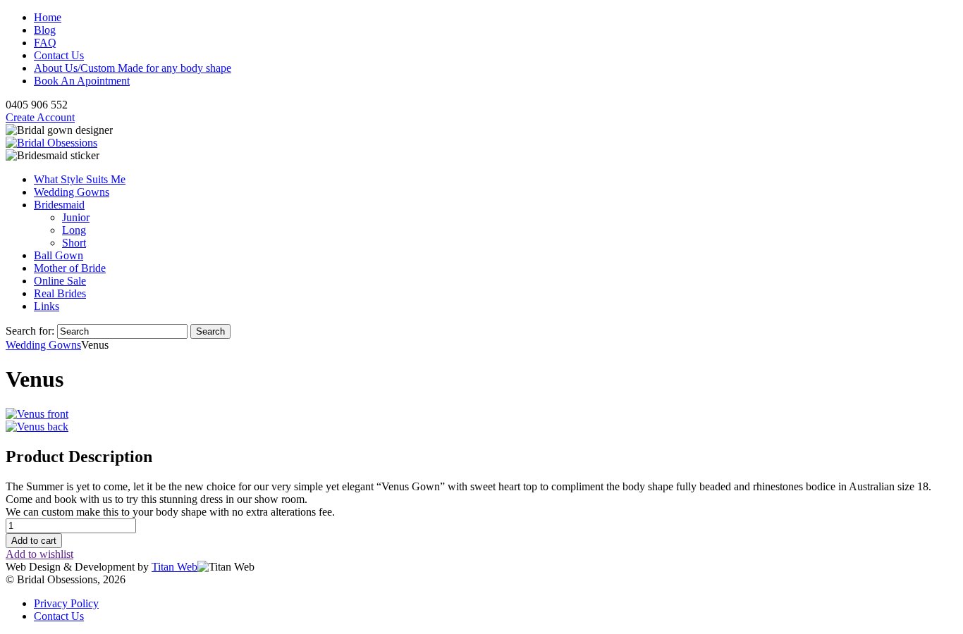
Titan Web (174, 567)
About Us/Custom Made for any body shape (132, 68)
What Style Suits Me (79, 179)
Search (210, 331)
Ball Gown (58, 255)
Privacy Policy (66, 603)
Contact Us (59, 55)
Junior (76, 217)
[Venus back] (37, 427)
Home (47, 17)
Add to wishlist (39, 554)
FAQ (45, 43)
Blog (45, 30)
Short (74, 243)
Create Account (40, 117)
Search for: (30, 331)
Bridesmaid (59, 205)
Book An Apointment (82, 81)
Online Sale (60, 281)
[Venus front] (37, 414)
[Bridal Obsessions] (51, 143)
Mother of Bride (70, 268)
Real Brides (60, 293)
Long (74, 230)
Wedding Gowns (71, 192)
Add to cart (33, 540)
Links (46, 306)
